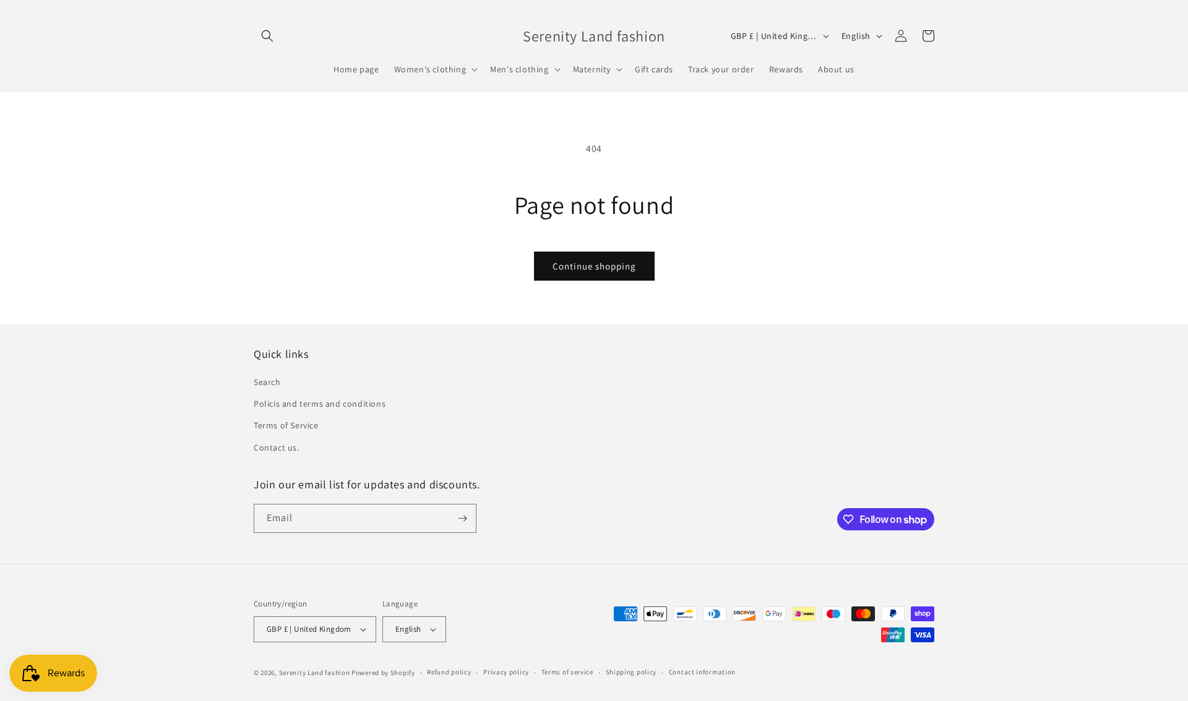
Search (267, 382)
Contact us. (276, 447)
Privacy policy (506, 672)
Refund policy (449, 672)
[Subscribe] (462, 518)
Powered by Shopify (383, 672)
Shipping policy (631, 672)
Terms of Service (286, 425)
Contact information (702, 672)
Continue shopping (594, 266)
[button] (267, 35)
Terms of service (567, 672)
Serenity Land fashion (314, 672)
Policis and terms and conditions (319, 403)
